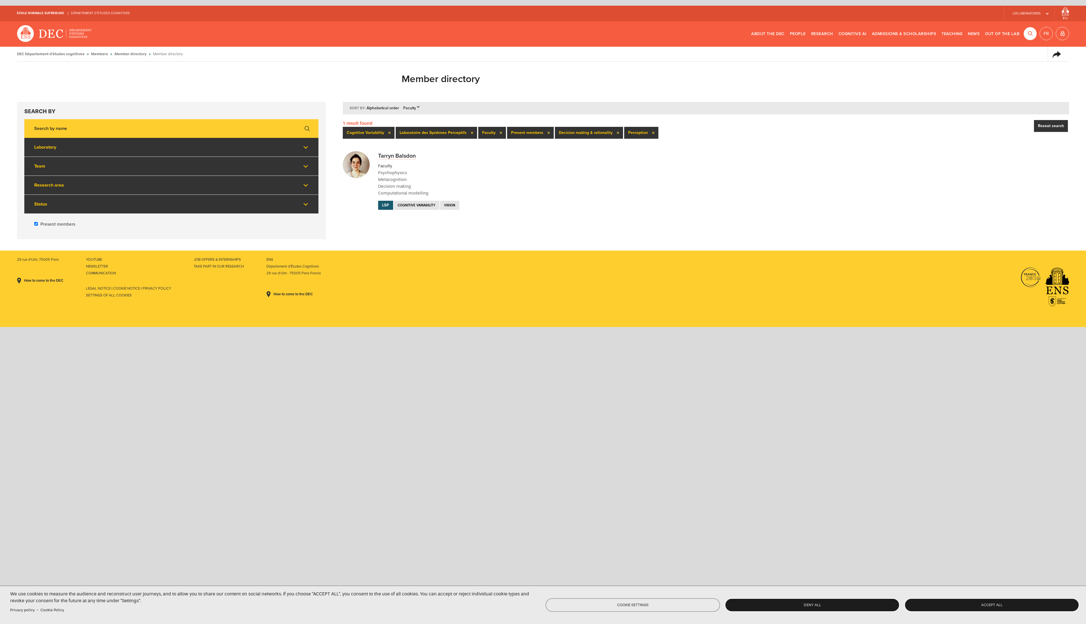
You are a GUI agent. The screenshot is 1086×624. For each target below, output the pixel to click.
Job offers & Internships (217, 259)
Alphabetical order (383, 108)
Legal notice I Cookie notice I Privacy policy (128, 288)
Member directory (130, 54)
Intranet (1062, 33)
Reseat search (1051, 125)
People (798, 33)
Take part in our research (219, 266)
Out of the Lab (1002, 33)
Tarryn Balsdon (397, 156)
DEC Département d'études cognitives (54, 34)
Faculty (412, 108)
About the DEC (768, 33)
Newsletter (97, 266)
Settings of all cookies (109, 295)
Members (99, 54)
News (974, 33)
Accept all (992, 604)
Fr (1046, 34)
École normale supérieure (40, 13)
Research (822, 33)
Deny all (812, 604)
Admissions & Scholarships (904, 33)
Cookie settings (632, 604)
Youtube (94, 259)
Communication (101, 273)
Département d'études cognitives (100, 13)
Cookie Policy (52, 610)
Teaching (951, 33)
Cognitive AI (853, 33)
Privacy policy (22, 610)
